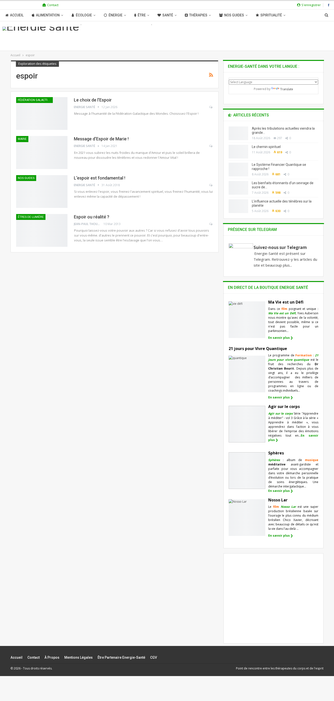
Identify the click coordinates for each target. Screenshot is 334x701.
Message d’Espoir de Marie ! (101, 138)
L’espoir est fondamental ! (99, 178)
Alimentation (48, 15)
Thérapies (198, 15)
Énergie (115, 15)
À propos (52, 657)
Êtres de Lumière (31, 217)
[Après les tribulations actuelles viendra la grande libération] (238, 133)
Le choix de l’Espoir (93, 99)
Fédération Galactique (35, 100)
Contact (52, 5)
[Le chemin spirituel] (238, 151)
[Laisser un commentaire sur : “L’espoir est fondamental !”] (211, 185)
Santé (167, 15)
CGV (153, 657)
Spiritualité (271, 15)
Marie (22, 139)
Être (142, 15)
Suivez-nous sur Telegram (280, 247)
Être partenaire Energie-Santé (121, 657)
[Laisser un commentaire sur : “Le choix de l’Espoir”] (211, 107)
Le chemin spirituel (266, 147)
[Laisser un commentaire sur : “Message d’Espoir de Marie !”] (211, 146)
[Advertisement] (274, 602)
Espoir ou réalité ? (91, 216)
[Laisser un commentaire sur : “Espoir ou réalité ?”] (211, 224)
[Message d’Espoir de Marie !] (41, 152)
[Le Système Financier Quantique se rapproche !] (238, 169)
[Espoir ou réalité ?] (41, 230)
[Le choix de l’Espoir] (41, 113)
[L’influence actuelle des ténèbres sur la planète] (238, 206)
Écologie (84, 15)
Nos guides (234, 15)
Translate (286, 89)
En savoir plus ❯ (280, 338)
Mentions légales (78, 657)
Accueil (16, 15)
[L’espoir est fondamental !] (41, 191)
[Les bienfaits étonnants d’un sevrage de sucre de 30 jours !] (238, 188)
